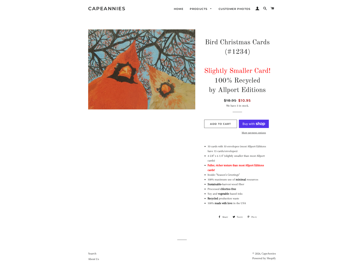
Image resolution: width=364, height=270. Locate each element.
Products (199, 9)
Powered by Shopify (264, 258)
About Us (93, 259)
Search (92, 253)
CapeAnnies (107, 8)
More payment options (254, 132)
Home (179, 9)
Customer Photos (235, 9)
